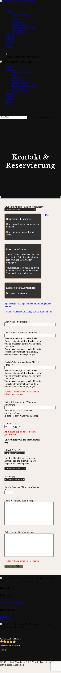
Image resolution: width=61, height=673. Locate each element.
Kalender (10, 96)
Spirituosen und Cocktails (24, 85)
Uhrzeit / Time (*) (12, 450)
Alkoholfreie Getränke (22, 72)
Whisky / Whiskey (20, 83)
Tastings (10, 93)
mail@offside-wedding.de (12, 602)
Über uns (10, 99)
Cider (14, 77)
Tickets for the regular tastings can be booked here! (28, 311)
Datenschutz (6, 619)
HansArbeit (18, 665)
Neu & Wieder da (20, 91)
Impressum (5, 616)
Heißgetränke (18, 88)
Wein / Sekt (17, 80)
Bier (14, 75)
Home (9, 67)
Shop (8, 101)
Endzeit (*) (9, 476)
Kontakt (9, 104)
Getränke (10, 69)
